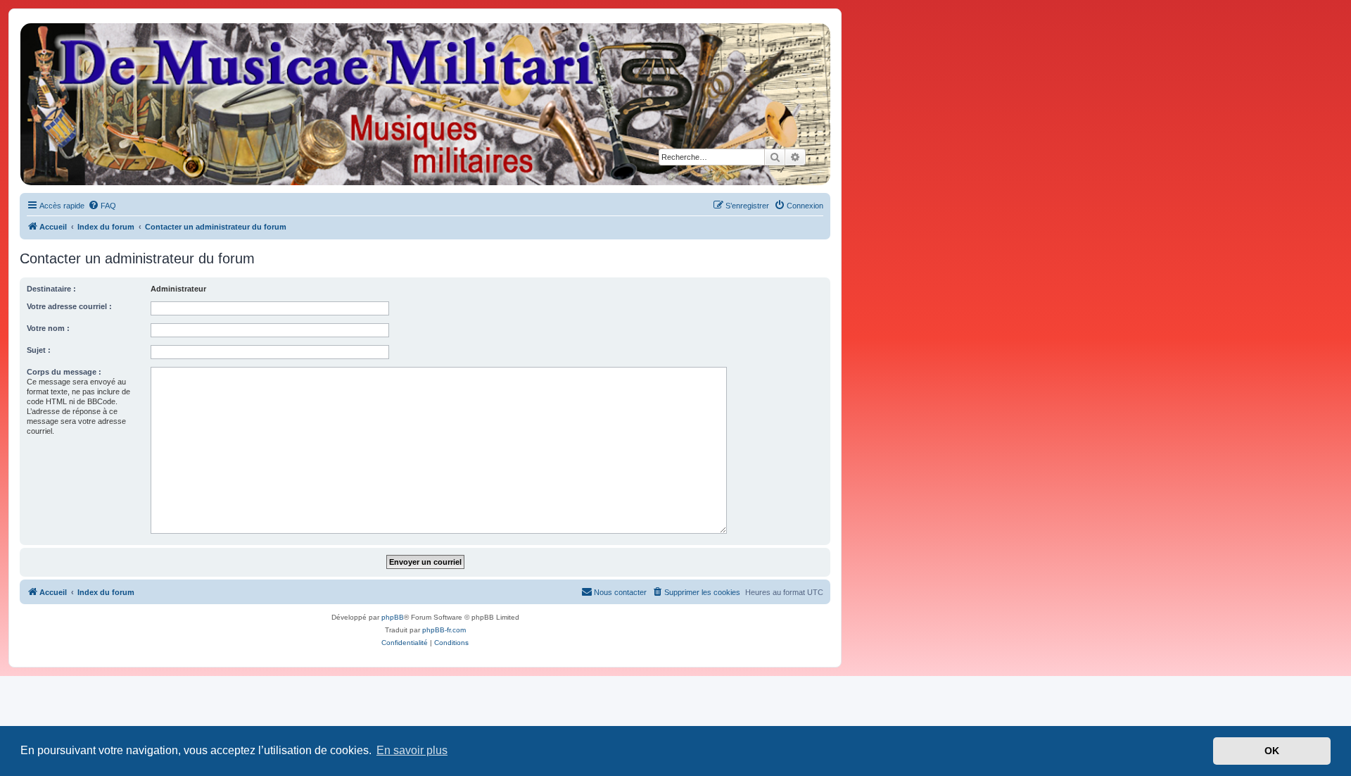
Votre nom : (48, 328)
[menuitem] (102, 205)
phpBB (392, 617)
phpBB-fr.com (444, 630)
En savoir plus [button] (412, 750)
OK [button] (1271, 750)
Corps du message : (64, 372)
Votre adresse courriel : (69, 306)
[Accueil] (424, 104)
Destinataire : (51, 288)
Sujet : (39, 350)
